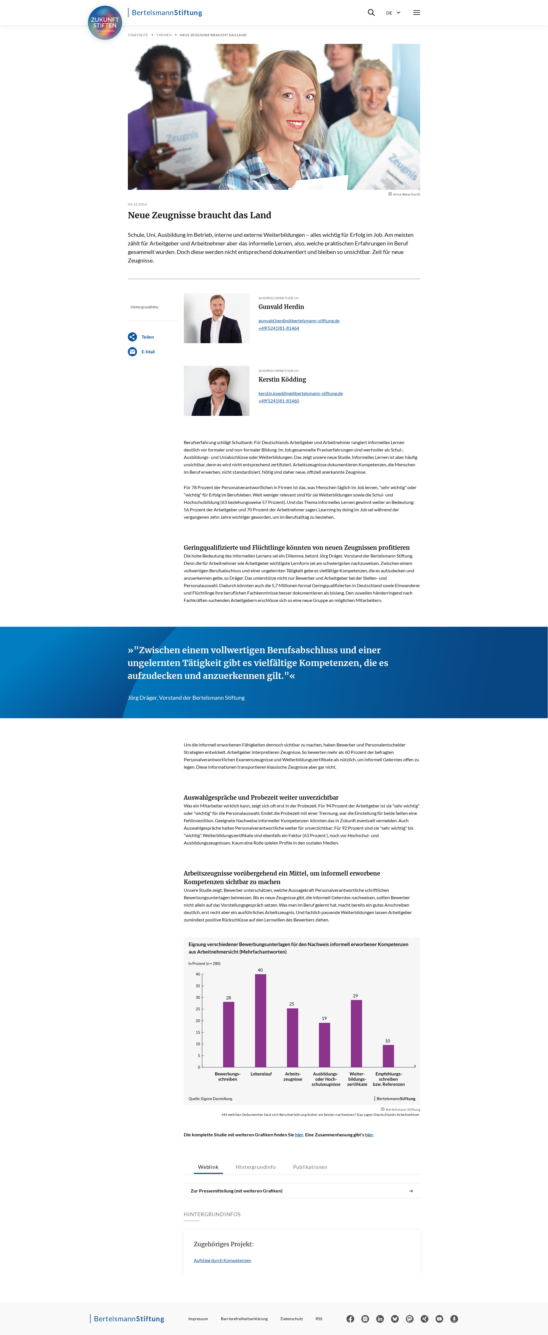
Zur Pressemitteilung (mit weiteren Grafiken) (237, 1190)
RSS (319, 1318)
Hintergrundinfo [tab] (256, 1167)
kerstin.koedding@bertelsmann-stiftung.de (301, 393)
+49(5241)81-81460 (279, 400)
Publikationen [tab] (310, 1167)
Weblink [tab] (208, 1167)
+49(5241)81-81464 (279, 328)
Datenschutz (292, 1318)
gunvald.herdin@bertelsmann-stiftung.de (299, 320)
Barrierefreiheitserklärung (244, 1318)
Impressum (198, 1318)
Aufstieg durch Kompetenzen (222, 1260)
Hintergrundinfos (144, 307)
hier (299, 1134)
